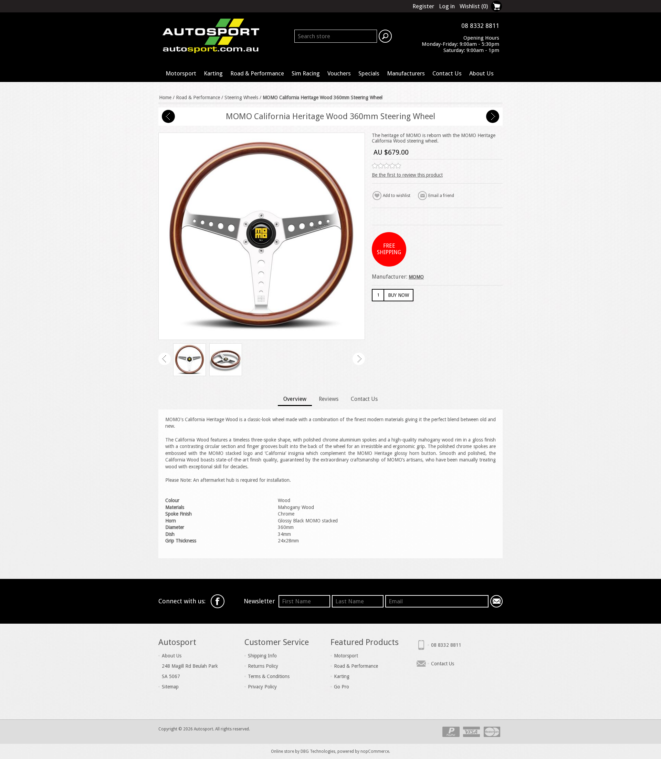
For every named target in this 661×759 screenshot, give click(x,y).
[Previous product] (168, 116)
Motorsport (181, 73)
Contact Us (447, 73)
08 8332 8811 (446, 645)
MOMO (416, 277)
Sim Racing (306, 73)
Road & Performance (257, 73)
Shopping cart (496, 6)
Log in (447, 6)
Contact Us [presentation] (364, 399)
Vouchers (339, 73)
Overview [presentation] (294, 399)
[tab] (295, 399)
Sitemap (170, 686)
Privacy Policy (262, 686)
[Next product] (492, 116)
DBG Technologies (318, 751)
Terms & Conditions (269, 676)
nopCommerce (374, 751)
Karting (213, 73)
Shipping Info (262, 655)
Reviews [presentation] (328, 399)
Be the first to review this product (407, 175)
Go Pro (341, 686)
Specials (368, 73)
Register (423, 6)
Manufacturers (406, 73)
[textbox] (335, 36)
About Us (481, 73)
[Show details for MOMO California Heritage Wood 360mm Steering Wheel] (189, 359)
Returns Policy (263, 666)
